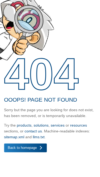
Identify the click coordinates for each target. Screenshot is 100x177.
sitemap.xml (14, 137)
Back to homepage (22, 148)
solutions (41, 125)
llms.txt (39, 137)
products (24, 125)
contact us (33, 131)
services (58, 125)
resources (78, 125)
